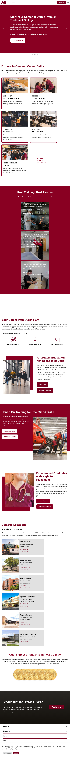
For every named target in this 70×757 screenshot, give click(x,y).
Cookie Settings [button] (7, 753)
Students (6, 726)
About (5, 736)
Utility (4, 741)
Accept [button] (16, 753)
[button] (68, 2)
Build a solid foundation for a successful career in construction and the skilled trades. (14, 170)
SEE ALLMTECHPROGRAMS (41, 160)
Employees (6, 731)
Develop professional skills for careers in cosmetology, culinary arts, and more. (13, 137)
